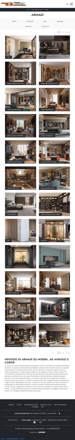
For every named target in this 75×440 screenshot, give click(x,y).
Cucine (19, 405)
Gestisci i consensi (19, 439)
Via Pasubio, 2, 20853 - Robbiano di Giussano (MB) (44, 420)
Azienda (11, 405)
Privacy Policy (13, 420)
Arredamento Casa (37, 9)
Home (28, 9)
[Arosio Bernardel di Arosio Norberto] (14, 4)
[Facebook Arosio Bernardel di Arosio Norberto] (59, 413)
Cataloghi (34, 407)
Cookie (9, 439)
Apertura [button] (28, 26)
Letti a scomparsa (60, 405)
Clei (42, 407)
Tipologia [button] (60, 21)
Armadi (46, 9)
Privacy (3, 439)
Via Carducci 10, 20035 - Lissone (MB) (35, 413)
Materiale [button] (30, 21)
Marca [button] (14, 21)
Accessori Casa (45, 405)
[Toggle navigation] (71, 4)
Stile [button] (44, 21)
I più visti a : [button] (46, 26)
